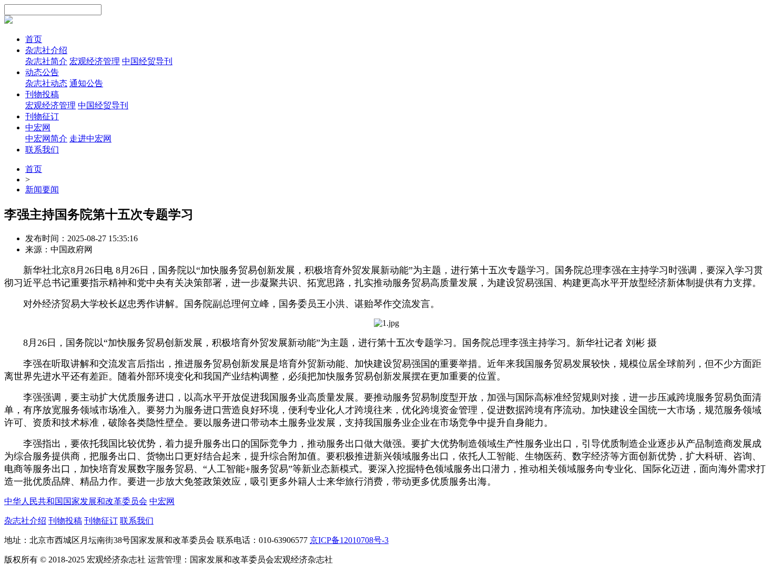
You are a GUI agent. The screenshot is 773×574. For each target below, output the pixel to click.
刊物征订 (42, 116)
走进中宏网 (90, 138)
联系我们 (42, 149)
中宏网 (37, 127)
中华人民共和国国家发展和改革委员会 (75, 501)
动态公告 (42, 72)
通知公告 (86, 83)
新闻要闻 (42, 189)
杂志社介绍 (46, 50)
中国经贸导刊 (147, 61)
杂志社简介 (46, 61)
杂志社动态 (46, 83)
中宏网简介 (46, 138)
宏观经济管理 (94, 61)
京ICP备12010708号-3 (349, 540)
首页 (33, 39)
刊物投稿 (42, 94)
